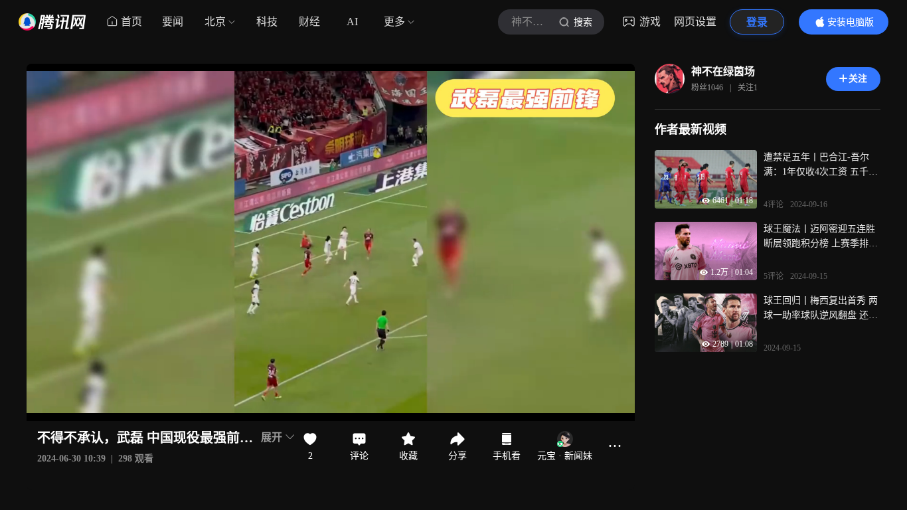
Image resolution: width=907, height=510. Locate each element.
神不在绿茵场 (723, 71)
